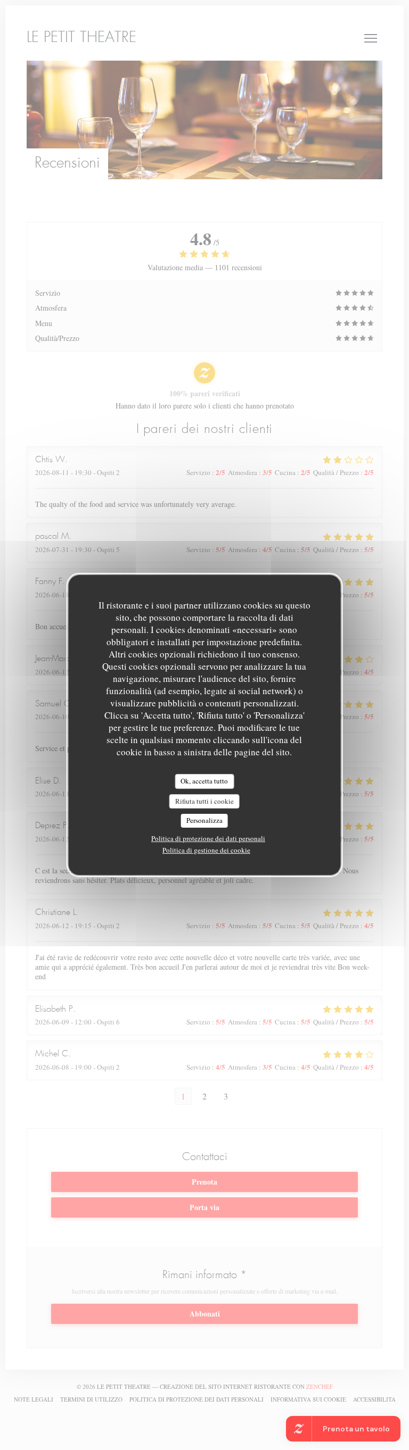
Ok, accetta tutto (204, 781)
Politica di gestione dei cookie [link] (206, 850)
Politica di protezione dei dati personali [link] (208, 838)
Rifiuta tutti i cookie (204, 801)
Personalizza (204, 820)
